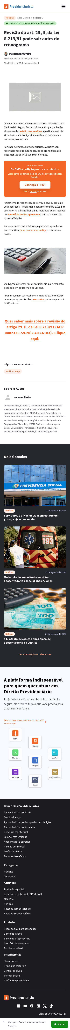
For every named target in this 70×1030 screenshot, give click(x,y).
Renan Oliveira (22, 54)
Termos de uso (12, 975)
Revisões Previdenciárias (17, 913)
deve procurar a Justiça (33, 230)
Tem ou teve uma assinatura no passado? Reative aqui (24, 722)
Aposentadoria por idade (17, 812)
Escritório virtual (13, 948)
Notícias (37, 18)
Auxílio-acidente (13, 851)
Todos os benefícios (15, 856)
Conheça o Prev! (35, 185)
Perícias (8, 903)
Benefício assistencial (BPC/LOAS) (23, 894)
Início (19, 18)
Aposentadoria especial (17, 841)
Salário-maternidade (15, 836)
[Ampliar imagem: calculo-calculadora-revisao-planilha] (35, 97)
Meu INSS (9, 899)
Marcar (61, 1024)
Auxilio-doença (12, 817)
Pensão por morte (14, 846)
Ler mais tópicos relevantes (35, 654)
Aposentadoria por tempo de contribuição (27, 822)
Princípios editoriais (15, 965)
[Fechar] (3, 1021)
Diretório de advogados (17, 943)
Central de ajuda (13, 970)
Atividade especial (14, 889)
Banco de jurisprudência (17, 938)
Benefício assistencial (16, 832)
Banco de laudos (13, 933)
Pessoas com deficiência (17, 908)
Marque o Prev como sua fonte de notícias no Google (32, 23)
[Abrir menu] (63, 6)
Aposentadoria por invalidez (19, 827)
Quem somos (11, 961)
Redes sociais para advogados (20, 928)
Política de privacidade (16, 980)
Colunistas (10, 876)
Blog (27, 18)
